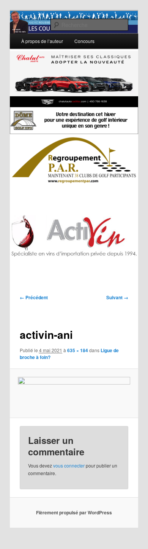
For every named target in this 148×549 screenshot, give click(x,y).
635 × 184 (77, 350)
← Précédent (34, 297)
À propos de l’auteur (42, 41)
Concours (84, 41)
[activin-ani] (74, 393)
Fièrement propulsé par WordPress (74, 512)
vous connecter (69, 465)
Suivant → (117, 297)
